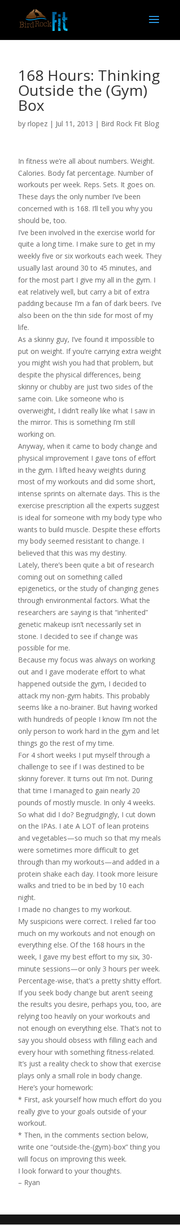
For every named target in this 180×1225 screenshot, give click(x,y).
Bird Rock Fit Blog (130, 123)
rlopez (38, 123)
